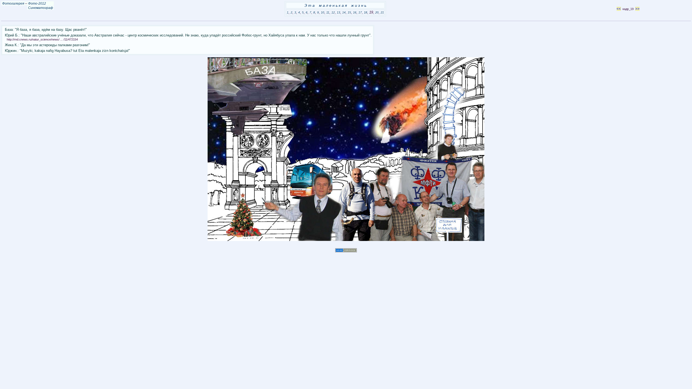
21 (382, 12)
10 (322, 12)
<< (619, 9)
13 (338, 12)
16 (354, 12)
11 (327, 12)
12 (333, 12)
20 (376, 12)
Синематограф (40, 8)
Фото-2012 (37, 3)
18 (365, 12)
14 (343, 12)
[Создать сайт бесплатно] (346, 251)
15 (349, 12)
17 (360, 12)
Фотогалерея (13, 3)
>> (637, 9)
